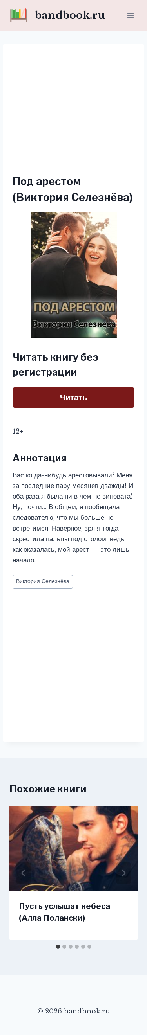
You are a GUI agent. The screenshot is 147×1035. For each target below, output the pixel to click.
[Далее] (123, 873)
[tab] (58, 947)
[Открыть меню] (130, 15)
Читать (73, 397)
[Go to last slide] (23, 873)
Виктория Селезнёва (42, 581)
